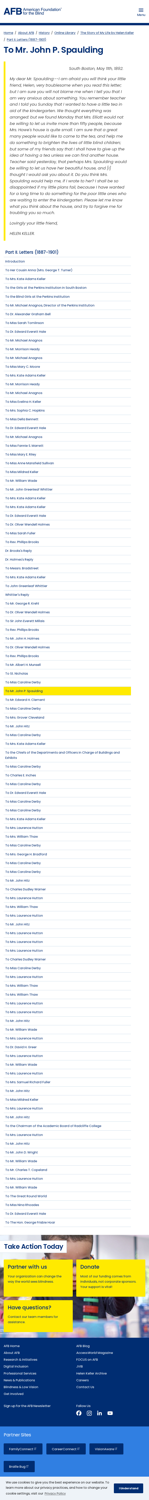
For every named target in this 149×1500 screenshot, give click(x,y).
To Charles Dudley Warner (25, 889)
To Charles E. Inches (20, 775)
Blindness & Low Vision (21, 1387)
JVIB (79, 1366)
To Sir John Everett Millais (24, 621)
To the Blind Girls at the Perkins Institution (37, 296)
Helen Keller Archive (91, 1373)
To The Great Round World (26, 1196)
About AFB (26, 33)
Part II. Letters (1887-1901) (26, 39)
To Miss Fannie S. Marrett (24, 445)
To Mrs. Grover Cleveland (24, 717)
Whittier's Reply (17, 594)
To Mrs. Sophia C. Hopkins (25, 410)
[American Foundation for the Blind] (33, 12)
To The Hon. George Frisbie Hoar (30, 1222)
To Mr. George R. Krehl (22, 603)
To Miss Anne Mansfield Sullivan (29, 463)
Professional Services (20, 1373)
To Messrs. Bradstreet (22, 568)
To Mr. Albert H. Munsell (23, 665)
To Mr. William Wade (21, 480)
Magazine (94, 1353)
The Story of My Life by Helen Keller (107, 33)
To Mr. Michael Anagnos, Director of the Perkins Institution (49, 305)
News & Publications (19, 1380)
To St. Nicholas (16, 673)
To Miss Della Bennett (21, 419)
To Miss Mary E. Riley (20, 454)
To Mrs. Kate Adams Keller (25, 279)
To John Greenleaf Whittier (26, 586)
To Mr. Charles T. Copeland (26, 1170)
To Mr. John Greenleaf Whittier (29, 489)
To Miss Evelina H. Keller (23, 401)
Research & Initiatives (20, 1359)
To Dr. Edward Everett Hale (25, 331)
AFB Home (12, 1346)
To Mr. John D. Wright (21, 1152)
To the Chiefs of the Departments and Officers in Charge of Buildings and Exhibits (62, 755)
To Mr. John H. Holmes (22, 638)
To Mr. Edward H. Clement (25, 700)
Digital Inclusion (16, 1366)
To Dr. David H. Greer (21, 1047)
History (44, 33)
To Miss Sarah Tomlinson (24, 323)
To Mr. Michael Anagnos (23, 340)
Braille (17, 1466)
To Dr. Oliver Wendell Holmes (27, 524)
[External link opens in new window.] (78, 1413)
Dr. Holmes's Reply (19, 559)
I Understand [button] (128, 1488)
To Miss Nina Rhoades (22, 1205)
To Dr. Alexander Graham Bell (28, 314)
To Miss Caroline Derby (23, 682)
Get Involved (13, 1394)
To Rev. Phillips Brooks (22, 542)
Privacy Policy (55, 1493)
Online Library (64, 33)
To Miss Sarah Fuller (20, 533)
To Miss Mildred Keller (21, 472)
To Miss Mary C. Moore (22, 366)
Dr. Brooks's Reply (18, 551)
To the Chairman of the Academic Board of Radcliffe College (53, 1126)
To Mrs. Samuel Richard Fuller (27, 1082)
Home (8, 33)
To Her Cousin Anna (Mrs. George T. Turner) (38, 270)
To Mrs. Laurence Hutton (24, 828)
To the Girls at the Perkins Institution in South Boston (46, 287)
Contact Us (85, 1387)
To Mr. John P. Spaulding (24, 691)
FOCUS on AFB (87, 1359)
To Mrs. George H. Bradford (26, 854)
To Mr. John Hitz (17, 726)
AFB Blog (83, 1346)
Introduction (15, 261)
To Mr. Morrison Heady (22, 349)
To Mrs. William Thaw (21, 836)
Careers (82, 1380)
